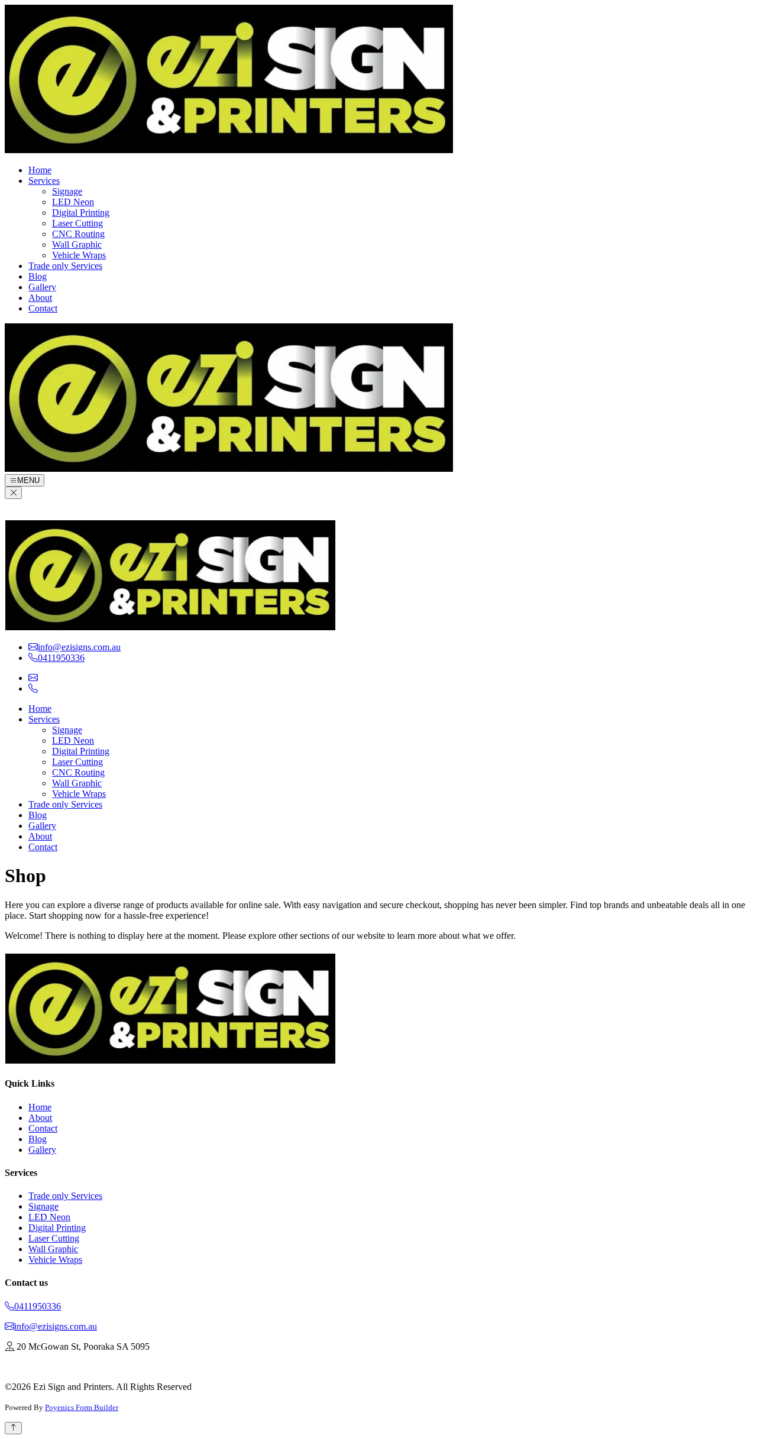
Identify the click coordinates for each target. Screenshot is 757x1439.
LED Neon (73, 202)
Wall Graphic (77, 244)
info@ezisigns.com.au (55, 1326)
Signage (67, 191)
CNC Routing (78, 234)
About (40, 298)
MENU (28, 480)
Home (39, 170)
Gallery (42, 287)
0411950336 (37, 1306)
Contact (42, 308)
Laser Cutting (77, 223)
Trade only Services (65, 266)
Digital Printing (80, 213)
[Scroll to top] (13, 1428)
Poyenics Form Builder (81, 1407)
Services (44, 181)
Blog (37, 276)
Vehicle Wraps (79, 255)
